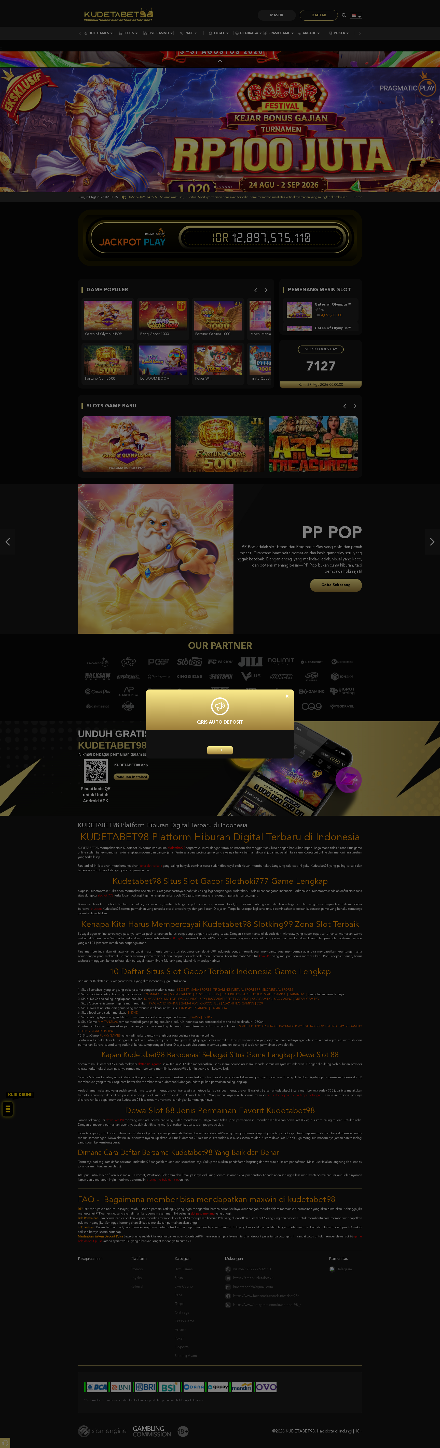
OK (220, 750)
